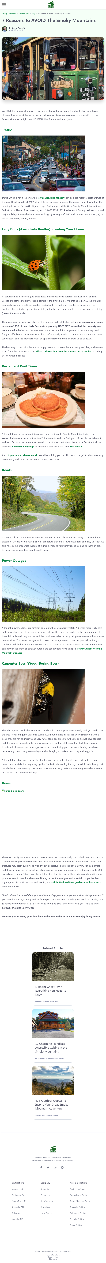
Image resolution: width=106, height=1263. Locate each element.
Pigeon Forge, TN (19, 1201)
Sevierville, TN (18, 1207)
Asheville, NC (17, 1219)
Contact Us (45, 1195)
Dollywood (16, 1213)
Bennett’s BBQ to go (23, 446)
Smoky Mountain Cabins (80, 1201)
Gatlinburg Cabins (77, 1189)
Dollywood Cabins (77, 1213)
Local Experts (46, 1213)
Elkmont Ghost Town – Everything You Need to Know (50, 990)
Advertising (45, 1207)
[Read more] (53, 966)
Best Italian (76, 446)
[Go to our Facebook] (41, 1167)
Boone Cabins (76, 1225)
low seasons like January (51, 197)
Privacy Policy (53, 1257)
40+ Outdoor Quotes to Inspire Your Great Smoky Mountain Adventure (51, 1104)
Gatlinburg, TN (18, 1195)
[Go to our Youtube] (55, 1167)
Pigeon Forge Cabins (78, 1195)
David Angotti (18, 28)
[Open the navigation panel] (4, 4)
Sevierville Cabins (77, 1207)
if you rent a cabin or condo (22, 455)
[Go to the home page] (51, 4)
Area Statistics (47, 1201)
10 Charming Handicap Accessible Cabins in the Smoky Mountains (51, 1047)
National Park (17, 1189)
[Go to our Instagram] (62, 1167)
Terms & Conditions (53, 1255)
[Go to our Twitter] (48, 1167)
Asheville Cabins (77, 1219)
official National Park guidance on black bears (76, 882)
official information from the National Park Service (63, 351)
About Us (45, 1189)
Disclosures (53, 1259)
